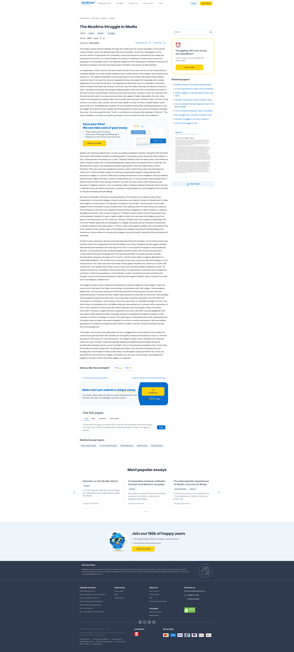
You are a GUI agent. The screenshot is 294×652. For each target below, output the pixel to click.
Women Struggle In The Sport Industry (192, 119)
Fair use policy (116, 639)
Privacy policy (85, 639)
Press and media (155, 612)
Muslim (112, 18)
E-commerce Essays (108, 446)
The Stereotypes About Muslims (95, 378)
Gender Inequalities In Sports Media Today (193, 99)
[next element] (219, 492)
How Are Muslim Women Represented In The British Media (194, 105)
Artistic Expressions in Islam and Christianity (194, 88)
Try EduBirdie (153, 391)
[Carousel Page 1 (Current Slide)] (145, 511)
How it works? (154, 591)
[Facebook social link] (140, 622)
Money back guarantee (158, 601)
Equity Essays (156, 446)
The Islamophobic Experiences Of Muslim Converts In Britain (191, 483)
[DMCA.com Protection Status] (190, 610)
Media (91, 33)
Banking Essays (127, 446)
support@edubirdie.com (196, 591)
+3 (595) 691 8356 (193, 599)
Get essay (189, 67)
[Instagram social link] (154, 622)
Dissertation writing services (90, 605)
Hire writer (206, 3)
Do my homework (86, 608)
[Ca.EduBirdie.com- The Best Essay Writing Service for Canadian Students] (136, 634)
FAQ (150, 598)
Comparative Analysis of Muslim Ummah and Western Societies (147, 483)
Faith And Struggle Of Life (186, 123)
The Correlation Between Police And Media (194, 111)
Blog (116, 594)
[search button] (211, 32)
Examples (95, 18)
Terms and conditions (100, 639)
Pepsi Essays (142, 446)
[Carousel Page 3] (148, 511)
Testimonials (154, 594)
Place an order (94, 143)
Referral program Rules (104, 641)
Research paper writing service (91, 601)
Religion (104, 18)
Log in (193, 3)
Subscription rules (86, 641)
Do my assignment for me (89, 598)
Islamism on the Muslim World (100, 481)
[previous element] (74, 492)
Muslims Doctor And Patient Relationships (148, 378)
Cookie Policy (97, 644)
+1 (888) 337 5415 (193, 595)
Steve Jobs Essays (88, 446)
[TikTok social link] (149, 622)
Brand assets (154, 615)
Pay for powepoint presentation (92, 612)
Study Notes (119, 598)
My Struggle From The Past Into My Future (193, 115)
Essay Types (119, 591)
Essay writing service (87, 591)
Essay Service (85, 18)
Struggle (111, 33)
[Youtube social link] (144, 622)
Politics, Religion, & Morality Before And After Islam (194, 94)
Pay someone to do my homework (92, 594)
